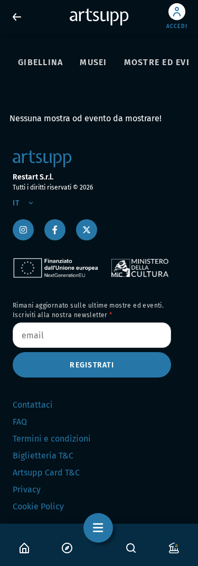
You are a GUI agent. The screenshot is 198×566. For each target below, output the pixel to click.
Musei (93, 62)
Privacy (27, 489)
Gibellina (40, 62)
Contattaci (33, 405)
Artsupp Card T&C (46, 473)
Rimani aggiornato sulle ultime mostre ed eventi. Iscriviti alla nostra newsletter (88, 310)
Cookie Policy (38, 506)
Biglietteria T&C (43, 456)
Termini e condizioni (52, 439)
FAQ (20, 422)
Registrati (92, 365)
